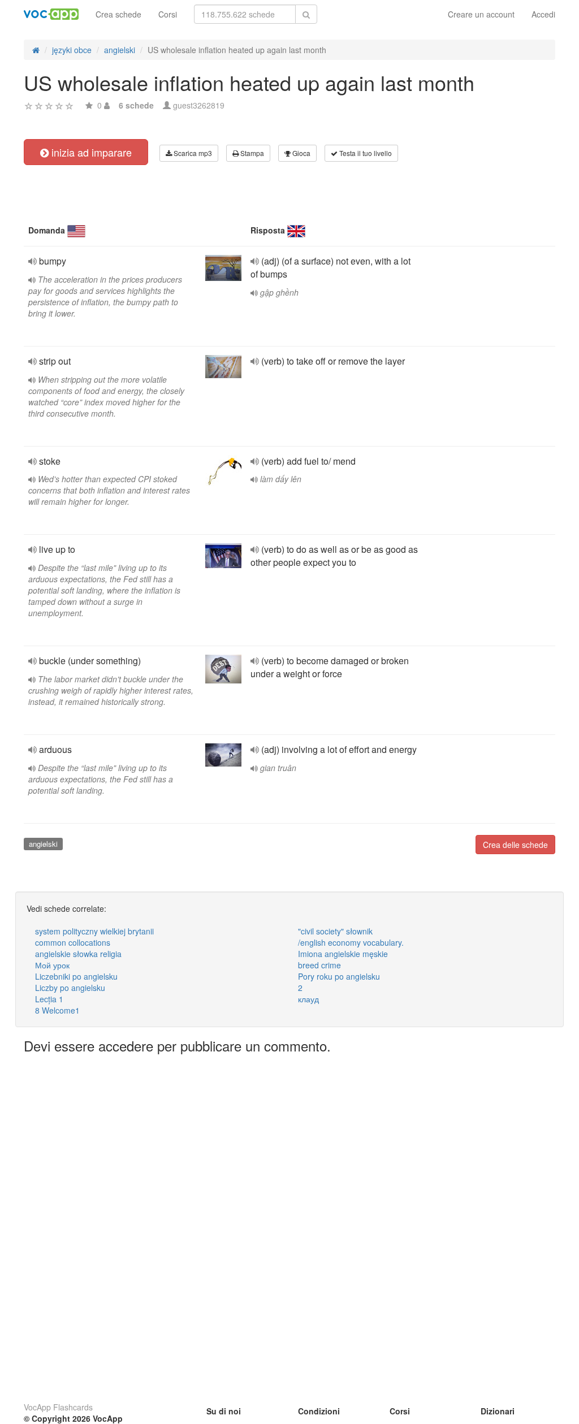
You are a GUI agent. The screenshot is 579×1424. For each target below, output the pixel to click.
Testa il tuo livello (365, 153)
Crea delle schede (515, 844)
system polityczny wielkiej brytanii (94, 931)
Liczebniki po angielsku (76, 976)
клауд (308, 999)
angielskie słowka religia (78, 953)
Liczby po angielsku (70, 987)
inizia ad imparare (90, 152)
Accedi (543, 14)
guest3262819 (198, 105)
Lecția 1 (49, 999)
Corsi (167, 14)
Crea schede (118, 14)
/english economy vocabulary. (351, 942)
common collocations (72, 942)
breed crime (319, 965)
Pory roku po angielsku (339, 976)
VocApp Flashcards (58, 1407)
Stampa (251, 153)
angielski (43, 843)
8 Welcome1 (57, 1010)
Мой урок (52, 965)
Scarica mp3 (192, 153)
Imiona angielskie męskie (343, 953)
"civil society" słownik (335, 931)
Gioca (300, 153)
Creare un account (481, 14)
